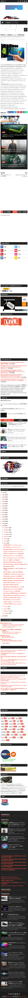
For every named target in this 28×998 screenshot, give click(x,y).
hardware (11, 726)
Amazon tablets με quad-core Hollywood (13, 572)
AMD (2, 718)
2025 (3, 494)
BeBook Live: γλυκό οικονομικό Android (12, 589)
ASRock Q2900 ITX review (6, 400)
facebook (25, 211)
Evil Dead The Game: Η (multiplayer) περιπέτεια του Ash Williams (13, 883)
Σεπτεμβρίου (7, 534)
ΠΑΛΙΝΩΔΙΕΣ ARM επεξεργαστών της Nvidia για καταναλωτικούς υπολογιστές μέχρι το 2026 (17, 934)
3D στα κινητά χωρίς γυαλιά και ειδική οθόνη (13, 558)
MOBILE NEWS (11, 29)
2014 (3, 519)
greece (18, 723)
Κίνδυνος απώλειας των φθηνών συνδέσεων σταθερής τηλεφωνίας (13, 682)
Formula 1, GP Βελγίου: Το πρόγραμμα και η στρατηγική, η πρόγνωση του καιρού (11, 632)
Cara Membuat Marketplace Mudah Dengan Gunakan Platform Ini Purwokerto (13, 859)
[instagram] (24, 1)
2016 (3, 514)
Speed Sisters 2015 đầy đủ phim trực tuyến (12, 641)
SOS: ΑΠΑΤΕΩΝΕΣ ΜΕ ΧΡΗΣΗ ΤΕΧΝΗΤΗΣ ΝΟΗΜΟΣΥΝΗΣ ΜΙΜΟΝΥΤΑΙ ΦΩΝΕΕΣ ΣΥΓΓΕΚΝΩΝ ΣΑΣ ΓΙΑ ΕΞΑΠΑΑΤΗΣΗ (11, 376)
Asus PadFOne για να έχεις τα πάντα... (12, 547)
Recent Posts (7, 420)
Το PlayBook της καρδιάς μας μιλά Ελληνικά (13, 574)
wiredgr (2, 41)
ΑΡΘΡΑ (13, 26)
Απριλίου (6, 606)
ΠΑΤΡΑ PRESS (5, 643)
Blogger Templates (22, 996)
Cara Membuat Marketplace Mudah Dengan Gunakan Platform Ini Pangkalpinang (13, 869)
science (18, 732)
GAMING (3, 29)
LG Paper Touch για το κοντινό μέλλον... (12, 601)
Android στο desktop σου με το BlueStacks (13, 553)
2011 (3, 525)
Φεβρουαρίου (7, 611)
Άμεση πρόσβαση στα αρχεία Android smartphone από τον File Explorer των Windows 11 (14, 689)
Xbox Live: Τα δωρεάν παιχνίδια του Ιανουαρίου (12, 885)
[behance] (26, 1)
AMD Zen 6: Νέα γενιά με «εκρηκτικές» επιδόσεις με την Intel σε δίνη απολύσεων (16, 963)
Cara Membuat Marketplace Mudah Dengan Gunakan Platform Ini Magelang (13, 865)
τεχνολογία (3, 39)
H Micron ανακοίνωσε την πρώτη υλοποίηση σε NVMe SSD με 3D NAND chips (17, 897)
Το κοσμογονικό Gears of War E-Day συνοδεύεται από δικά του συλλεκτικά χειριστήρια (13, 663)
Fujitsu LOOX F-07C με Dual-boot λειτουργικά (14, 595)
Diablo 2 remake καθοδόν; (7, 880)
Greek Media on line (7, 623)
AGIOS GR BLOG (6, 636)
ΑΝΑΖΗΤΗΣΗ (5, 26)
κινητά (18, 737)
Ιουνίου (5, 541)
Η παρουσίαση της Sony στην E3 (14, 906)
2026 (3, 492)
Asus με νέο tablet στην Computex (11, 560)
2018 (3, 510)
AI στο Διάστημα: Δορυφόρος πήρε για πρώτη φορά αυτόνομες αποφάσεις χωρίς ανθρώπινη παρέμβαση (13, 165)
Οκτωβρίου (6, 532)
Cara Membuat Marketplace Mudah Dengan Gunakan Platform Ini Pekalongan (13, 862)
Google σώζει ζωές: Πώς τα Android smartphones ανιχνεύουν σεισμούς (15, 982)
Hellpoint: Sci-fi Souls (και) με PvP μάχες (11, 878)
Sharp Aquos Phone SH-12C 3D (10, 584)
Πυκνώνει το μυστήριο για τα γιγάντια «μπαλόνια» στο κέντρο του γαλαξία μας (16, 972)
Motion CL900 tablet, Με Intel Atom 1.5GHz (13, 578)
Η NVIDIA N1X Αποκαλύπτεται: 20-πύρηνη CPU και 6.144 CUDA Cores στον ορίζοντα (14, 135)
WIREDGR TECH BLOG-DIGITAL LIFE (12, 7)
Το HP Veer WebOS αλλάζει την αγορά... (12, 604)
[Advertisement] (14, 194)
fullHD (18, 721)
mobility (17, 39)
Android (8, 39)
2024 (3, 497)
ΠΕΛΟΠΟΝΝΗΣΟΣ (7, 639)
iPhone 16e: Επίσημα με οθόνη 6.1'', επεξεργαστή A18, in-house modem (13, 679)
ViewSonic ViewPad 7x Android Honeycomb (13, 580)
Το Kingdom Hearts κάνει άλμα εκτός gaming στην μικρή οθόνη (13, 653)
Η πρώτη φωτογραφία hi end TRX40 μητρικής (17, 413)
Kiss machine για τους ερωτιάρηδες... (12, 599)
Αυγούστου (6, 536)
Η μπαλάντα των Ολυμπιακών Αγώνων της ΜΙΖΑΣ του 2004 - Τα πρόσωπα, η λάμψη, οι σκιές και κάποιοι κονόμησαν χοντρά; (13, 626)
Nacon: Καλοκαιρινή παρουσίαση (9, 877)
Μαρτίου (6, 609)
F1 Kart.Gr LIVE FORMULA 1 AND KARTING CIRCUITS (11, 630)
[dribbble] (22, 1)
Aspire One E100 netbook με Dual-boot (12, 562)
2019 (3, 508)
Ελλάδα (2, 737)
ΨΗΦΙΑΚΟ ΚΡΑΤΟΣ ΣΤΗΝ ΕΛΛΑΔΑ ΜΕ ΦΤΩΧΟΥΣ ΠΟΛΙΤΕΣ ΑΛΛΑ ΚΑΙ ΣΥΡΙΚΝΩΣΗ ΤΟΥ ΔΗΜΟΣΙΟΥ (14, 367)
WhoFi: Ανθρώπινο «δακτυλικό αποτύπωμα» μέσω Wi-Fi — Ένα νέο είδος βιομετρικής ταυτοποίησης (14, 150)
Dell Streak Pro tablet (8, 566)
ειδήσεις (20, 37)
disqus (19, 211)
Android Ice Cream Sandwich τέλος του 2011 (13, 587)
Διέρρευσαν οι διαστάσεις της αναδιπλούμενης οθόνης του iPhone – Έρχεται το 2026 (17, 445)
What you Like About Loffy (8, 637)
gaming (12, 39)
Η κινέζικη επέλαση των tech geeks (11, 591)
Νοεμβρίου (6, 530)
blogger (15, 211)
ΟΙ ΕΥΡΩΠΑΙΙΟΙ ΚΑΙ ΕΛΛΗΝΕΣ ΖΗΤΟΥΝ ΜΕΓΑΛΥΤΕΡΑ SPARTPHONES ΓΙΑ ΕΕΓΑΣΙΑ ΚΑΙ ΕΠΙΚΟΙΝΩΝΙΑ (12, 371)
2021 (3, 503)
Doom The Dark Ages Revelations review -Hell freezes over (13, 657)
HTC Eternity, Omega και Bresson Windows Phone (15, 564)
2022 (3, 501)
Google (2, 721)
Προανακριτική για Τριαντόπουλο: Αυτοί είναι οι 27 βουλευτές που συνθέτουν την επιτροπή (13, 676)
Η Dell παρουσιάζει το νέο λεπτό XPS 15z (12, 555)
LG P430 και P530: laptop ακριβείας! (12, 597)
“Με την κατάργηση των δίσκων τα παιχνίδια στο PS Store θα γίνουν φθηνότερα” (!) (13, 650)
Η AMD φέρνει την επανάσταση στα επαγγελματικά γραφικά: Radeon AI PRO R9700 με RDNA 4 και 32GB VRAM (16, 924)
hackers (2, 726)
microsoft (10, 729)
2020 (3, 506)
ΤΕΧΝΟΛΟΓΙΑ (21, 26)
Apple (17, 718)
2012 (3, 523)
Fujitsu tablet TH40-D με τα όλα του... (12, 582)
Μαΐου (5, 543)
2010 (3, 616)
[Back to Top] (19, 994)
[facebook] (18, 1)
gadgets (2, 723)
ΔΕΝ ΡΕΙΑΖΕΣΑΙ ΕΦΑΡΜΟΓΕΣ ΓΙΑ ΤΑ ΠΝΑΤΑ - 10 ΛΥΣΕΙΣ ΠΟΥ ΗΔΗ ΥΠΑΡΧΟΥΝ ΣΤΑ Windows (13, 379)
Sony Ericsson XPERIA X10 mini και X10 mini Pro (14, 593)
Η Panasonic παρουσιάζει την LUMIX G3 (12, 576)
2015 (3, 517)
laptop (2, 729)
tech (24, 39)
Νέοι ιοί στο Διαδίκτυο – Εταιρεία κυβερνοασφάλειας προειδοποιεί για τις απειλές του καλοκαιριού (16, 953)
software (12, 734)
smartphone (3, 734)
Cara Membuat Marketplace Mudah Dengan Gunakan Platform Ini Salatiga (13, 856)
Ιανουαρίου (6, 613)
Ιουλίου (5, 538)
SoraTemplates (9, 996)
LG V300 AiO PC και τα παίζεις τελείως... (12, 545)
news (20, 39)
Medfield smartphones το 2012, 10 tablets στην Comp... (14, 569)
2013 (3, 521)
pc (11, 732)
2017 (3, 512)
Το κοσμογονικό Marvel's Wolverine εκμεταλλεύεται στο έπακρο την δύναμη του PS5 (14, 660)
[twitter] (20, 1)
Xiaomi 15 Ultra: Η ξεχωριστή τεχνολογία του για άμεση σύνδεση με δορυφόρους (14, 685)
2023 (3, 499)
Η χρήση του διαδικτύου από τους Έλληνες (13, 551)
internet (19, 726)
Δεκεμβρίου (6, 527)
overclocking (3, 732)
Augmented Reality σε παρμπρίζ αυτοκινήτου (14, 549)
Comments (20, 420)
